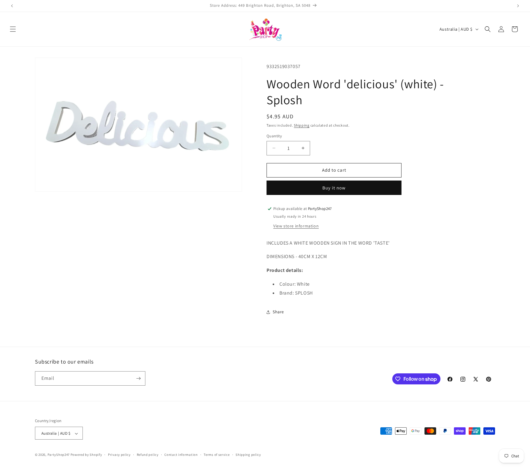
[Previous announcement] (12, 6)
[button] (13, 29)
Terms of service (216, 454)
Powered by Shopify (86, 455)
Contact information (181, 454)
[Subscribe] (138, 378)
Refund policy (148, 454)
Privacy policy (119, 454)
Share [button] (278, 312)
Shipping (301, 125)
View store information (296, 226)
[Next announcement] (518, 6)
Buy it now (334, 188)
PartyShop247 (59, 455)
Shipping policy (248, 454)
